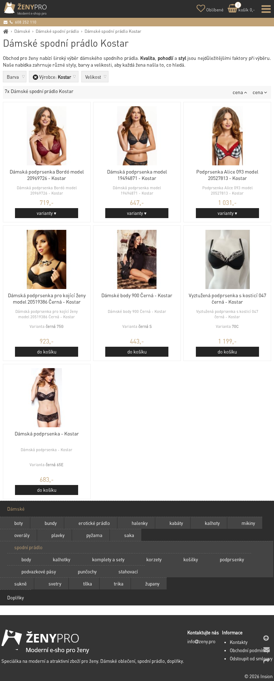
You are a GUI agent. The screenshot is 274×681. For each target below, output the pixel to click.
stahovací (128, 571)
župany (152, 584)
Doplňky (15, 597)
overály (22, 535)
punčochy (87, 571)
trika (118, 584)
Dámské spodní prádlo (57, 31)
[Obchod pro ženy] (6, 31)
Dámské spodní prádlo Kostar (113, 31)
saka (129, 535)
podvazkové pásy (38, 571)
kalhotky (61, 559)
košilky (190, 559)
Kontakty (239, 642)
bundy (51, 523)
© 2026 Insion (258, 676)
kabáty (176, 523)
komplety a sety (108, 559)
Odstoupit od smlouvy (251, 658)
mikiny (248, 523)
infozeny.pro (201, 641)
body (26, 559)
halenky (140, 523)
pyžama (94, 535)
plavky (58, 535)
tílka (87, 584)
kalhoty (212, 523)
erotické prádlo (94, 523)
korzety (154, 559)
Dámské (22, 31)
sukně (20, 584)
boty (18, 523)
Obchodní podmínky (249, 650)
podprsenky (232, 559)
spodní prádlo (28, 547)
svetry (55, 584)
